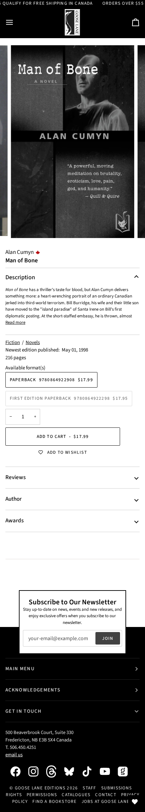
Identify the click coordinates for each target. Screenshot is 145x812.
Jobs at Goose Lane (105, 801)
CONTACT (105, 794)
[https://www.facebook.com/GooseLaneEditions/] (18, 771)
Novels (33, 342)
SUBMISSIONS (116, 788)
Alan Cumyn (19, 252)
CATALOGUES (76, 794)
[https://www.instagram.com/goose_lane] (36, 771)
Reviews (15, 477)
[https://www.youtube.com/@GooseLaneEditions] (108, 771)
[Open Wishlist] (135, 802)
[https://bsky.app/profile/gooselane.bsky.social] (72, 771)
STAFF (89, 788)
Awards (14, 521)
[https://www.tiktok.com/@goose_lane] (90, 771)
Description (20, 277)
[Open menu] (15, 22)
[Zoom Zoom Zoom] (72, 141)
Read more (15, 322)
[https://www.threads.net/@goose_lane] (54, 771)
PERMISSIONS (42, 794)
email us (14, 754)
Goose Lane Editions (40, 788)
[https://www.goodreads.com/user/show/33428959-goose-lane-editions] (126, 771)
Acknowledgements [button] (32, 689)
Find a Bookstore (54, 801)
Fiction (12, 342)
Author (13, 499)
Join (107, 638)
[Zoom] (23, 225)
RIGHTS (14, 794)
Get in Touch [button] (23, 711)
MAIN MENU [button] (20, 668)
